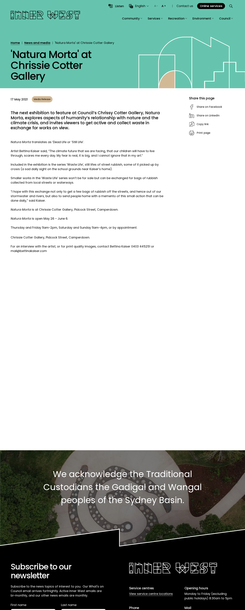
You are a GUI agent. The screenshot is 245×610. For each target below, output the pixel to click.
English (140, 6)
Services (154, 18)
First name (18, 605)
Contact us (184, 6)
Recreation (176, 18)
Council (224, 18)
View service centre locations (151, 594)
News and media (37, 43)
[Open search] (231, 6)
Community (131, 18)
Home (15, 43)
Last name (68, 605)
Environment (201, 18)
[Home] (45, 16)
